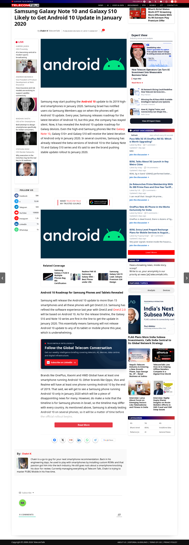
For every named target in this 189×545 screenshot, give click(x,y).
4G (160, 423)
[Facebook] (54, 440)
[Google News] (108, 440)
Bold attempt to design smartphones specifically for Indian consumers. (26, 127)
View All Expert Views (151, 121)
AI (108, 5)
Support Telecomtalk (23, 1)
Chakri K (44, 30)
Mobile (152, 5)
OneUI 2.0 (119, 309)
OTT (161, 5)
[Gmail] (71, 440)
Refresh (134, 135)
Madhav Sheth (23, 118)
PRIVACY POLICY (170, 542)
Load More (151, 252)
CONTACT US (172, 5)
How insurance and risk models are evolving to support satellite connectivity (25, 92)
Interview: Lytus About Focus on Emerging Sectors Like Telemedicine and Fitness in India (138, 402)
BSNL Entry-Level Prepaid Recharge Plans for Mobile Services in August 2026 (149, 231)
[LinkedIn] (79, 440)
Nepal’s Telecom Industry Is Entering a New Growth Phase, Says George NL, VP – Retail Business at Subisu (138, 370)
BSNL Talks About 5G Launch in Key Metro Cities (149, 163)
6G (131, 423)
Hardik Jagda (22, 46)
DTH (144, 5)
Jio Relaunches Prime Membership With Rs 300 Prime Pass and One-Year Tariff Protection (151, 186)
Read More (84, 424)
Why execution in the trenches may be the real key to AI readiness (26, 158)
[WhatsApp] (87, 440)
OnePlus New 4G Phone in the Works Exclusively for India (150, 208)
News (100, 5)
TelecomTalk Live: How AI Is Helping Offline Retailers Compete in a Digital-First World (162, 369)
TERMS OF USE (156, 542)
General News (164, 432)
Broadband (133, 5)
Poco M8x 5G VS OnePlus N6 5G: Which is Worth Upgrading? (151, 140)
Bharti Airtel (135, 427)
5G (146, 423)
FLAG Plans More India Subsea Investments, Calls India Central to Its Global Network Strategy (149, 340)
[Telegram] (95, 440)
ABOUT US (121, 542)
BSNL (147, 427)
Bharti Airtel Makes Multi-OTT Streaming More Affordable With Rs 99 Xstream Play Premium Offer (160, 15)
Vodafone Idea (165, 427)
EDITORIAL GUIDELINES (138, 542)
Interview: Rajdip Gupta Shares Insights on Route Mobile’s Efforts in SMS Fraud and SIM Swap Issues (162, 404)
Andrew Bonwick (24, 77)
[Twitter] (62, 440)
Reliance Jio (134, 432)
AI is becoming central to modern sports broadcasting (26, 54)
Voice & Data (118, 5)
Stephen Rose (22, 149)
